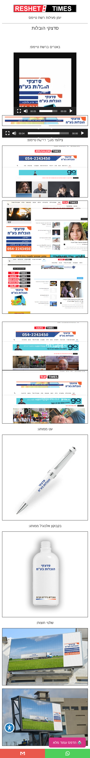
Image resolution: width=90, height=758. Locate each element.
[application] (45, 83)
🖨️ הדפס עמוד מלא (67, 742)
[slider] (48, 111)
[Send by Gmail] (22, 753)
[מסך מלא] (19, 111)
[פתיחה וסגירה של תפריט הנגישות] (9, 728)
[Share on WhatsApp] (67, 753)
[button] (45, 84)
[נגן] (71, 111)
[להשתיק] (26, 111)
